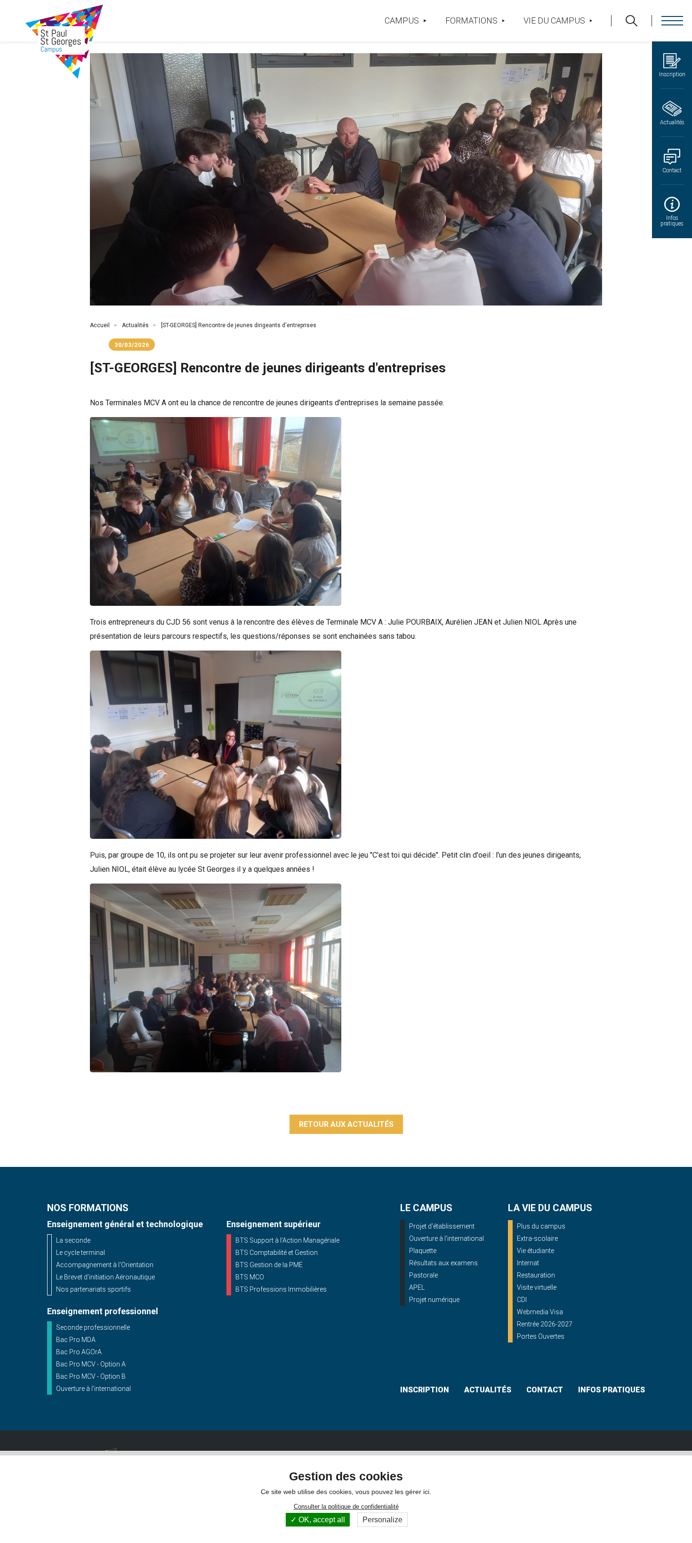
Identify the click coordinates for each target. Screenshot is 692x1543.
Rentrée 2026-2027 (544, 1324)
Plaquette (422, 1250)
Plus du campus (541, 1226)
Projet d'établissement (442, 1226)
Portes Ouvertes (540, 1336)
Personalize (382, 1520)
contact (544, 1389)
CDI (522, 1299)
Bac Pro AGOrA (79, 1352)
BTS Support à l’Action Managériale (287, 1240)
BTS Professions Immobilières (281, 1289)
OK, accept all (321, 1520)
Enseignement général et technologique (125, 1224)
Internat (528, 1263)
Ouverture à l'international (93, 1388)
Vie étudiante (535, 1250)
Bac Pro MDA (76, 1339)
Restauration (536, 1275)
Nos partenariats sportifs (93, 1289)
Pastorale (423, 1275)
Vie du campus (554, 20)
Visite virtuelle (536, 1287)
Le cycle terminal (80, 1252)
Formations (471, 20)
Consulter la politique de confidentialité (346, 1506)
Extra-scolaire (537, 1238)
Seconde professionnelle (93, 1327)
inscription (424, 1389)
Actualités (135, 325)
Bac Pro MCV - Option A (91, 1364)
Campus (402, 20)
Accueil (100, 325)
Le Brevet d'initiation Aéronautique (105, 1277)
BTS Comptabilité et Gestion (276, 1252)
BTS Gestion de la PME (269, 1265)
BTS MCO (249, 1277)
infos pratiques (611, 1389)
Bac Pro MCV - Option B (91, 1376)
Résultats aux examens (443, 1263)
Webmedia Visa (540, 1312)
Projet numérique (434, 1299)
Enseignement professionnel (102, 1311)
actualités (487, 1389)
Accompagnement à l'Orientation (104, 1265)
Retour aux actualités (346, 1124)
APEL (417, 1287)
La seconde (73, 1240)
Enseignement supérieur (273, 1224)
